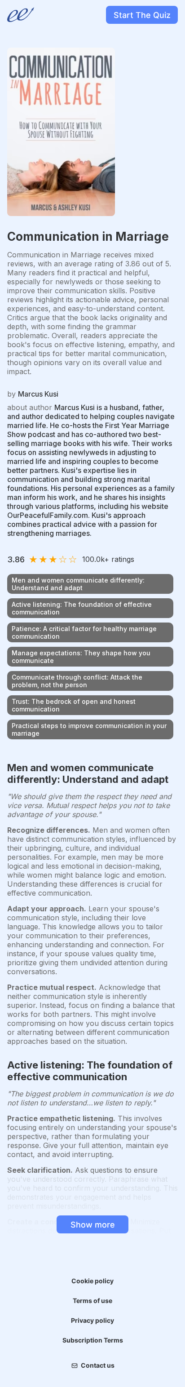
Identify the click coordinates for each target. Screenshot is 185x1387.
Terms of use (92, 1300)
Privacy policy (92, 1320)
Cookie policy (92, 1281)
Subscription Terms (92, 1340)
